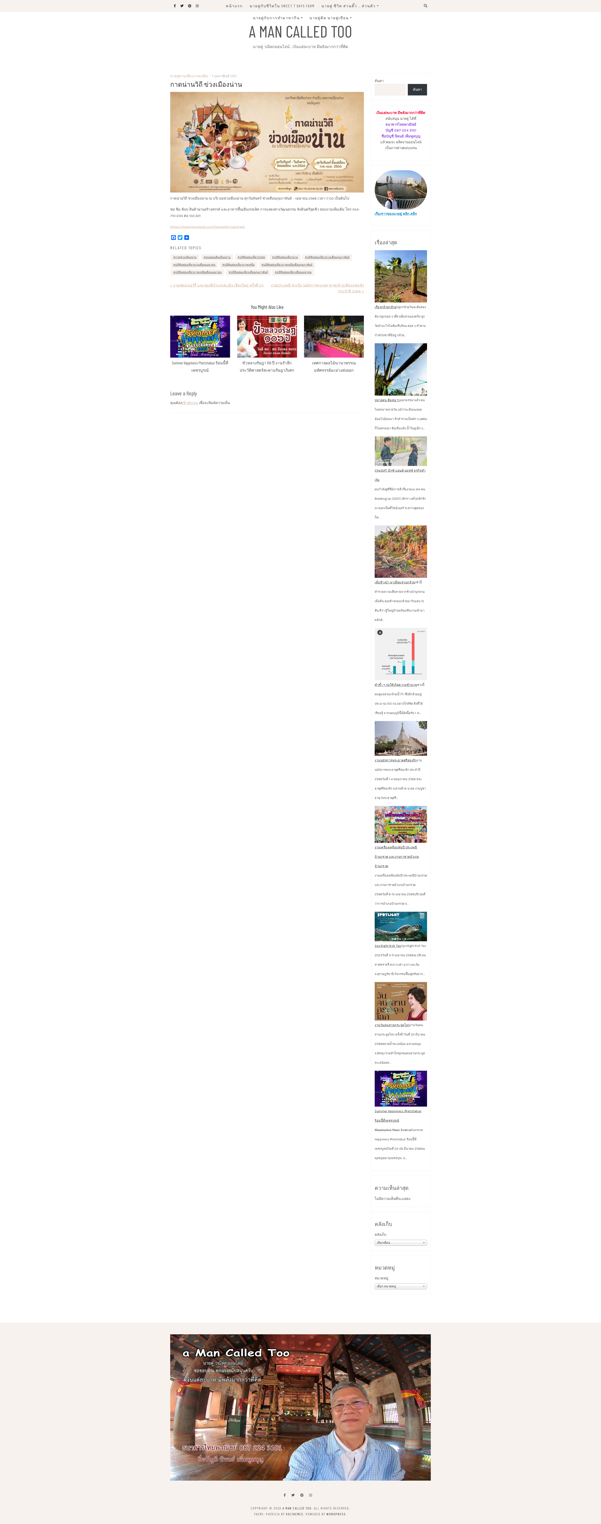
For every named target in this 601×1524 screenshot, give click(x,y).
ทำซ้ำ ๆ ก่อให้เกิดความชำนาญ (396, 685)
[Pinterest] (302, 1495)
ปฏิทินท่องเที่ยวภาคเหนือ (239, 264)
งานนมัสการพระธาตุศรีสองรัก (396, 760)
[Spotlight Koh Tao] (401, 926)
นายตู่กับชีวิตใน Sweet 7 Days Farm (282, 6)
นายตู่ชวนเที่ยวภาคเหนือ (189, 76)
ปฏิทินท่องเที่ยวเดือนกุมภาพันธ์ (249, 272)
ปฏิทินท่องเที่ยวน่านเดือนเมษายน (195, 264)
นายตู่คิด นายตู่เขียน (329, 17)
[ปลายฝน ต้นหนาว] (401, 369)
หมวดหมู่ (381, 1278)
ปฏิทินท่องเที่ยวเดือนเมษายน (294, 272)
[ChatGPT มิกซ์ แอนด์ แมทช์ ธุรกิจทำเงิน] (401, 451)
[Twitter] (293, 1495)
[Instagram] (310, 1495)
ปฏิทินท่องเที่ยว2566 (252, 257)
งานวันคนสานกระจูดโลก (392, 1025)
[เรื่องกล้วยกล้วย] (401, 276)
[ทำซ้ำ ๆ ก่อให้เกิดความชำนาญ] (401, 654)
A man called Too (300, 31)
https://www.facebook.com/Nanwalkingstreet (207, 227)
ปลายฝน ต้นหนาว (387, 400)
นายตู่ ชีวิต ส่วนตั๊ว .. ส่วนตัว (348, 6)
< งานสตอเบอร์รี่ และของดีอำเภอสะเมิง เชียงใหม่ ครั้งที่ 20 (217, 285)
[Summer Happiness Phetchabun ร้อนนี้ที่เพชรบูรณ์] (401, 1088)
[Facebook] (285, 1495)
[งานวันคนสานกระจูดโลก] (401, 1001)
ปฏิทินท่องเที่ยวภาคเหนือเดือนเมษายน (198, 272)
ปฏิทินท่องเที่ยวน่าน (286, 257)
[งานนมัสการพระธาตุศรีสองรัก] (401, 738)
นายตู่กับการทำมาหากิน (276, 17)
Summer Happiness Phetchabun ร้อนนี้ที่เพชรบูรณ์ (398, 1115)
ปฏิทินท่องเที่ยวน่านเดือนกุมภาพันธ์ (328, 257)
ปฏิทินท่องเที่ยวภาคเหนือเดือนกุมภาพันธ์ (287, 264)
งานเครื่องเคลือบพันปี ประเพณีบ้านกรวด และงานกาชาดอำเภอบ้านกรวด (397, 857)
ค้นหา (379, 81)
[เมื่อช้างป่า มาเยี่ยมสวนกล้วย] (401, 552)
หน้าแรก (234, 6)
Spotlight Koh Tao (388, 946)
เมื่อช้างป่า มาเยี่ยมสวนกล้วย (395, 582)
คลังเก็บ (380, 1235)
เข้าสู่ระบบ (190, 403)
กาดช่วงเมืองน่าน (185, 257)
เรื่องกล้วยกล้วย (386, 307)
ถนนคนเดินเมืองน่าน (218, 257)
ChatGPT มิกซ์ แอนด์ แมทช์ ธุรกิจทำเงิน (400, 475)
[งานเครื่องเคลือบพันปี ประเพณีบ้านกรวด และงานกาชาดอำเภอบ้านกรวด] (401, 824)
